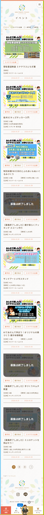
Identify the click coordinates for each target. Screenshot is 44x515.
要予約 (36, 27)
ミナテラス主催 (17, 27)
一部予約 (28, 27)
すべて (7, 27)
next (31, 467)
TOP (5, 476)
